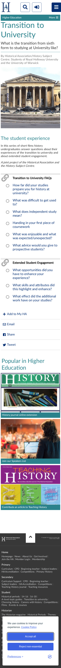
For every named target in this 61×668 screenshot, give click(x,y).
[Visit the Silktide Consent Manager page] (49, 656)
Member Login (22, 559)
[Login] (36, 7)
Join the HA (7, 559)
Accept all (30, 636)
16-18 (33, 596)
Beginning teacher (30, 569)
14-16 (25, 596)
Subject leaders (49, 569)
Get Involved (40, 556)
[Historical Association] (6, 8)
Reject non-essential (30, 646)
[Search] (25, 7)
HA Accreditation (10, 572)
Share (11, 334)
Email (11, 324)
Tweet (11, 344)
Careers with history (31, 602)
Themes (52, 615)
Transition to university (36, 599)
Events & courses (18, 605)
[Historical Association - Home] (11, 540)
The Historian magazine (14, 615)
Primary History (44, 572)
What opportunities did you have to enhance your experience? (33, 274)
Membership (38, 559)
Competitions (28, 572)
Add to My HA (17, 314)
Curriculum (7, 569)
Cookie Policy (29, 627)
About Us (27, 556)
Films (4, 605)
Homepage (7, 556)
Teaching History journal (14, 587)
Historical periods (11, 596)
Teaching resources (38, 587)
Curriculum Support (11, 581)
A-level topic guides (12, 599)
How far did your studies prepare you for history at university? (31, 189)
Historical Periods (37, 615)
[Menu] (56, 7)
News (17, 556)
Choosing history (10, 602)
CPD (17, 569)
